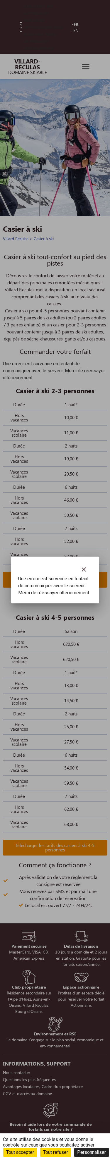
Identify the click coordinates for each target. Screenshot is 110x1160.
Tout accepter (20, 1152)
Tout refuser (55, 1152)
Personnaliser (91, 1152)
